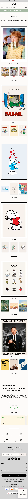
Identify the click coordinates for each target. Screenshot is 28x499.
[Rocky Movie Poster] (23, 365)
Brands (11, 13)
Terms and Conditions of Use (10, 479)
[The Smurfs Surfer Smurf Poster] (23, 189)
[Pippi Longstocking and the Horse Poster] (23, 72)
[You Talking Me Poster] (5, 365)
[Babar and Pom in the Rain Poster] (23, 130)
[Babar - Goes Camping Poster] (14, 130)
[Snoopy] (14, 220)
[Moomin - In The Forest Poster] (5, 306)
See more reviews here (14, 428)
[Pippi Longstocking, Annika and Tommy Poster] (14, 72)
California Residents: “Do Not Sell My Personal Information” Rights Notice (14, 483)
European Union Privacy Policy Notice (17, 486)
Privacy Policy (5, 486)
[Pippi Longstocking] (14, 44)
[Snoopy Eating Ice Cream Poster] (23, 247)
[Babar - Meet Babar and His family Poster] (5, 130)
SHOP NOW (14, 80)
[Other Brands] (14, 337)
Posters (7, 13)
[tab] (23, 4)
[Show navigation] (2, 3)
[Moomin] (14, 279)
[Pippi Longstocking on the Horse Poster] (5, 72)
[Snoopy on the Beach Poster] (5, 247)
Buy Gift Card (15, 475)
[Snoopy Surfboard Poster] (14, 247)
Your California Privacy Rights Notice (14, 481)
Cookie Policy (21, 479)
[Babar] (14, 103)
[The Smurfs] (14, 162)
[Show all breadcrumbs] (2, 13)
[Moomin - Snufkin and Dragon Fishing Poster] (23, 306)
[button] (22, 493)
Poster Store (17, 495)
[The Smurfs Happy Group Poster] (5, 189)
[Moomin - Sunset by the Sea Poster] (14, 306)
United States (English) (14, 493)
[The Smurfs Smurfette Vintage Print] (14, 189)
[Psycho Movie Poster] (14, 365)
